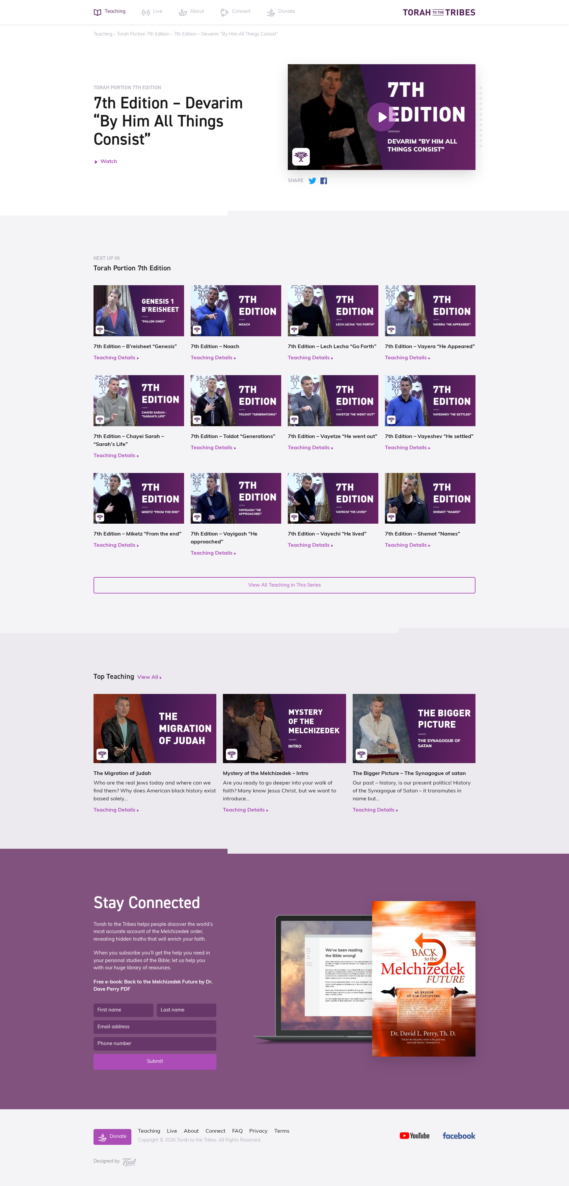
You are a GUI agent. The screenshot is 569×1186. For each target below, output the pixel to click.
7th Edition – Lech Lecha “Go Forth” (332, 346)
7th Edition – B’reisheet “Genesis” (135, 346)
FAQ (237, 1131)
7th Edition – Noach (215, 346)
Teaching (103, 34)
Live (172, 1131)
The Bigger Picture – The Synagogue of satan (409, 773)
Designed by (107, 1161)
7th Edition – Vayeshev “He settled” (429, 436)
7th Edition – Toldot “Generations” (233, 436)
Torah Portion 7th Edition (143, 34)
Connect (215, 1131)
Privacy (258, 1131)
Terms (281, 1131)
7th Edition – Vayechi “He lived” (327, 534)
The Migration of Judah (122, 773)
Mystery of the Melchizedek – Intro (265, 773)
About (191, 1131)
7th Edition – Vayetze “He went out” (332, 436)
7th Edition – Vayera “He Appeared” (430, 346)
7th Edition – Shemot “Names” (422, 534)
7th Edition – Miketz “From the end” (137, 534)
